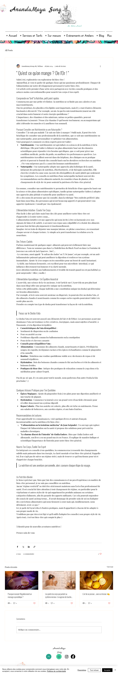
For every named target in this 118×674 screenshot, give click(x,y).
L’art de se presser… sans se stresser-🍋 (96, 593)
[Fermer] (115, 670)
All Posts (9, 50)
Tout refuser (94, 670)
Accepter (107, 670)
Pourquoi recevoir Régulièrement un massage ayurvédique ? (20, 595)
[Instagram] (66, 656)
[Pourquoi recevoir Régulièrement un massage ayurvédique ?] (21, 580)
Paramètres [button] (82, 670)
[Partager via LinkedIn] (29, 547)
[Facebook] (73, 656)
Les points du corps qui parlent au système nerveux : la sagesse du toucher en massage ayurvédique (58, 595)
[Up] (48, 656)
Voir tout (110, 567)
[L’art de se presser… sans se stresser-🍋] (96, 580)
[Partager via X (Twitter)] (23, 547)
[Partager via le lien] (34, 547)
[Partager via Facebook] (17, 547)
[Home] (59, 656)
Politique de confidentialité (56, 671)
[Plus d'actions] (100, 66)
